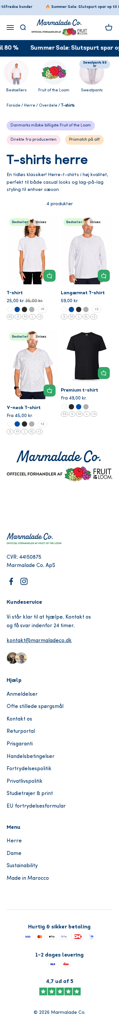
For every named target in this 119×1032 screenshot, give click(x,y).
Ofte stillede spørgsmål (35, 706)
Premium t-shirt (79, 390)
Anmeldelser (22, 694)
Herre (29, 106)
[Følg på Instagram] (24, 581)
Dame (14, 853)
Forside (13, 106)
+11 (42, 309)
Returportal (21, 731)
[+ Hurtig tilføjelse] (50, 276)
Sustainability (22, 865)
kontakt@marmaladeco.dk (39, 640)
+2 (97, 309)
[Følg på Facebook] (11, 581)
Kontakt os (19, 719)
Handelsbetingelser (31, 756)
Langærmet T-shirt (83, 293)
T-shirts (67, 106)
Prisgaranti (20, 744)
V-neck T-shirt (24, 407)
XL (86, 316)
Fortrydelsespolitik (29, 769)
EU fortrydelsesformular (36, 806)
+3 (39, 316)
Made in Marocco (28, 878)
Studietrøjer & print (30, 793)
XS (10, 316)
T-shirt (15, 293)
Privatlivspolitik (25, 781)
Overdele (48, 106)
